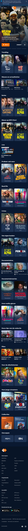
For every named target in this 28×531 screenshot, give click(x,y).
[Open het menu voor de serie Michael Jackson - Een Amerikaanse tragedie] (25, 282)
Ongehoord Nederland (19, 460)
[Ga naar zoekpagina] (22, 8)
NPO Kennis (16, 492)
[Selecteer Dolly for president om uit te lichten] (9, 48)
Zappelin (3, 492)
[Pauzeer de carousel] (24, 44)
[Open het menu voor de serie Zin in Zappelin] (25, 368)
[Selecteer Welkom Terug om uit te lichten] (4, 48)
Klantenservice (17, 485)
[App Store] (6, 510)
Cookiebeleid (4, 521)
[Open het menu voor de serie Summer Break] (12, 393)
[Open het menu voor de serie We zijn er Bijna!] (12, 56)
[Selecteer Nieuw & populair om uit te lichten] (24, 48)
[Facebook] (22, 527)
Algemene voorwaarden (6, 519)
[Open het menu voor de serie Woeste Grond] (12, 99)
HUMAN (3, 465)
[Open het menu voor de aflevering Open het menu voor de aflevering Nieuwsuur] (25, 80)
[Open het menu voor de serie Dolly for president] (25, 56)
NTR (15, 458)
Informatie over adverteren (13, 521)
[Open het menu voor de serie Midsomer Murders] (25, 214)
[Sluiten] (26, 1)
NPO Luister (4, 502)
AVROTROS (4, 458)
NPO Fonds (16, 495)
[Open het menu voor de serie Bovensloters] (25, 165)
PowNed (16, 463)
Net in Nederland (17, 500)
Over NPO (4, 480)
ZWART (16, 470)
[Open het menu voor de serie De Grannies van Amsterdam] (25, 190)
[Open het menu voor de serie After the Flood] (12, 214)
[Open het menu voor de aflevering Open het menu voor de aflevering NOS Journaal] (12, 80)
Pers (2, 485)
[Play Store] (15, 510)
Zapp (3, 495)
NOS (2, 473)
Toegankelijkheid (5, 482)
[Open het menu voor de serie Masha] (12, 368)
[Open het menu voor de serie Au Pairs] (12, 165)
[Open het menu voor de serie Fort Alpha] (25, 99)
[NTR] (7, 438)
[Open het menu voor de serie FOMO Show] (12, 190)
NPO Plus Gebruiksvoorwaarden (19, 519)
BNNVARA (4, 460)
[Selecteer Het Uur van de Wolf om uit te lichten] (14, 48)
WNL (15, 468)
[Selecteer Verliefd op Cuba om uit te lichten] (19, 48)
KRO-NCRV (4, 468)
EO (2, 463)
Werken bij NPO (17, 482)
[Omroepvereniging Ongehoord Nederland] (20, 438)
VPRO (15, 465)
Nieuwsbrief (16, 480)
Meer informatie (6, 3)
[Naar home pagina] (14, 8)
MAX (3, 470)
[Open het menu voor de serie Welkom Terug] (12, 124)
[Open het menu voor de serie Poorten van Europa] (12, 282)
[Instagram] (25, 527)
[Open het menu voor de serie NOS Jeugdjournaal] (25, 393)
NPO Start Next (5, 497)
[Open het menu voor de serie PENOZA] (25, 239)
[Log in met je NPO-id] (25, 8)
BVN (2, 500)
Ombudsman (17, 497)
